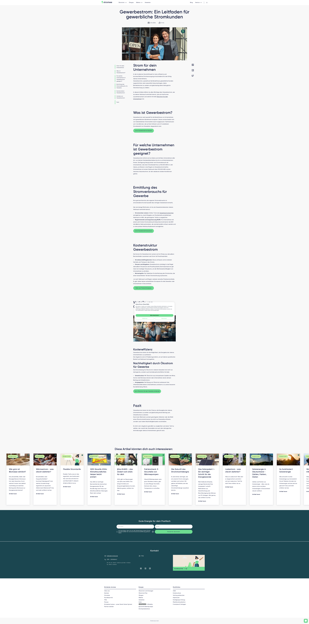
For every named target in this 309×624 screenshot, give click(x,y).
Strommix (107, 595)
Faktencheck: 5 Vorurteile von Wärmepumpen (151, 471)
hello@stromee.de (112, 556)
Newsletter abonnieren (173, 531)
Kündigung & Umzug (179, 600)
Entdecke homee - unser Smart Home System (118, 604)
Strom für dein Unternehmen (120, 66)
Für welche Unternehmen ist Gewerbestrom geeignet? (121, 78)
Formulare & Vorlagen (179, 604)
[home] (110, 2)
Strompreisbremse (144, 609)
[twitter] (193, 75)
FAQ (142, 556)
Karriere (106, 593)
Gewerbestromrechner (167, 213)
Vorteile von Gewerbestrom (121, 97)
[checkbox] (117, 531)
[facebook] (193, 70)
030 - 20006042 (112, 559)
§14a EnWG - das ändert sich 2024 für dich (125, 471)
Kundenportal (108, 597)
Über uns (107, 591)
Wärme (141, 597)
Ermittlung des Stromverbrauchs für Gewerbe (122, 86)
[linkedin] (193, 65)
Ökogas (141, 595)
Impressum (176, 597)
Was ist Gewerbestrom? (121, 71)
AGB (174, 591)
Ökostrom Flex (143, 593)
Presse (106, 602)
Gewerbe (141, 600)
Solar (140, 602)
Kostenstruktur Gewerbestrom (121, 92)
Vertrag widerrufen (178, 595)
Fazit (118, 102)
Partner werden (109, 606)
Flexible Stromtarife (72, 469)
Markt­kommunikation (179, 602)
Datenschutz (177, 593)
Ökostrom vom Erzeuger (146, 591)
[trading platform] (205, 2)
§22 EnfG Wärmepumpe (146, 606)
